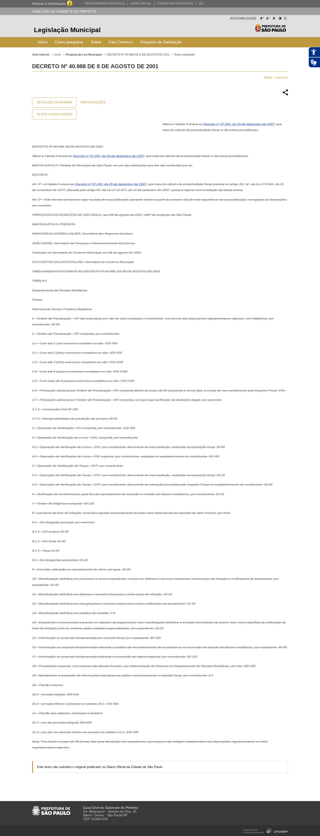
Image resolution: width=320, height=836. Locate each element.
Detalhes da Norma (54, 102)
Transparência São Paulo (105, 3)
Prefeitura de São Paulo (270, 30)
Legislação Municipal (67, 30)
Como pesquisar (69, 42)
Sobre (96, 42)
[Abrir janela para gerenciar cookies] (285, 17)
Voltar (268, 77)
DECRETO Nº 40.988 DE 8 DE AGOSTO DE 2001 (138, 54)
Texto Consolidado (54, 114)
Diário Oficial (141, 3)
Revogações (94, 102)
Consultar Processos (175, 3)
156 (200, 3)
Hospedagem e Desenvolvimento (265, 830)
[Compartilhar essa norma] (285, 95)
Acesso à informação (49, 3)
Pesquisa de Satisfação (161, 42)
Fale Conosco (121, 42)
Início (42, 42)
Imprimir (282, 77)
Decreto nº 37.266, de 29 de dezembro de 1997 (239, 124)
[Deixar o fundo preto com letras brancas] (280, 17)
